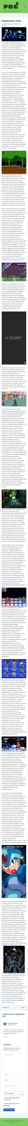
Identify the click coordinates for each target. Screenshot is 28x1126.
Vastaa (5, 1036)
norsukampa (17, 24)
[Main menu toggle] (24, 6)
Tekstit (12, 24)
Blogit (8, 24)
